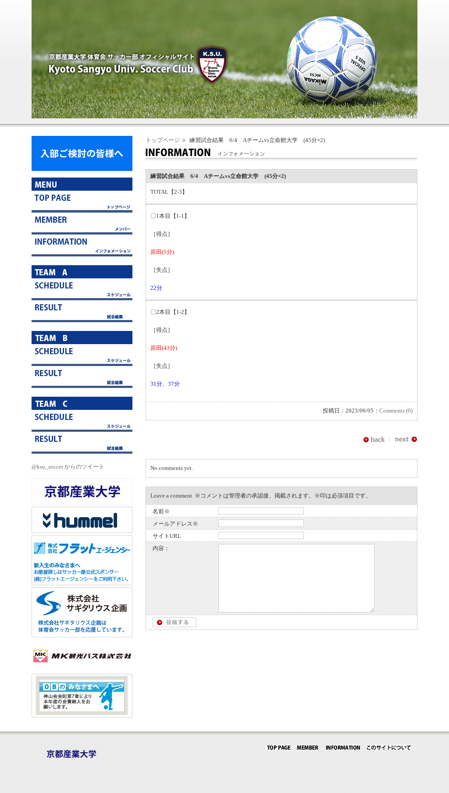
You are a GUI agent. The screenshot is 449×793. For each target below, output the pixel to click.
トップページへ (82, 202)
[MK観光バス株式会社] (82, 667)
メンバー (82, 224)
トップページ (163, 140)
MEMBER (308, 747)
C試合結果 (82, 443)
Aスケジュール (82, 289)
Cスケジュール (82, 421)
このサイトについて (389, 747)
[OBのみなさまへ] (82, 715)
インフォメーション (82, 245)
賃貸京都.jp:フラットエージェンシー (82, 560)
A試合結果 (82, 311)
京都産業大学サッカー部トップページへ (278, 747)
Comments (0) (396, 410)
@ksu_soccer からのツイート (68, 466)
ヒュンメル (82, 520)
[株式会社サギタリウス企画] (82, 635)
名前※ (161, 511)
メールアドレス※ (175, 523)
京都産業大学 (82, 491)
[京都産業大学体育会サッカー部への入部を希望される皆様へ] (82, 169)
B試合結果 (82, 377)
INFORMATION (342, 747)
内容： (161, 548)
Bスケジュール (82, 355)
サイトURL (167, 536)
